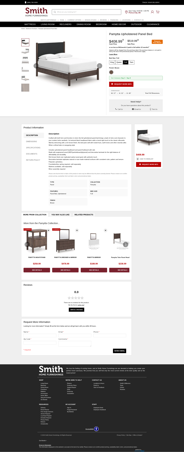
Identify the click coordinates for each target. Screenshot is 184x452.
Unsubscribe (44, 424)
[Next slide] (125, 244)
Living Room (48, 24)
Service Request (45, 414)
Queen (119, 62)
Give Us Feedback (99, 387)
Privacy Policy (45, 420)
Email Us (137, 109)
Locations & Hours (99, 383)
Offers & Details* (137, 435)
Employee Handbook (100, 409)
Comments (63, 339)
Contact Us (139, 20)
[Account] (152, 12)
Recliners (65, 24)
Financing (114, 20)
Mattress (30, 24)
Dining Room (84, 24)
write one (81, 305)
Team (62, 20)
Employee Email (98, 407)
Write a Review (76, 310)
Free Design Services (47, 411)
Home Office (44, 395)
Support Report (71, 387)
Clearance (153, 24)
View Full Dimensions (152, 93)
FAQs (68, 389)
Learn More (113, 54)
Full (125, 62)
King (112, 62)
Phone (96, 332)
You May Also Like (60, 215)
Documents (31, 154)
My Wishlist (70, 411)
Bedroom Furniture (31, 28)
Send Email (119, 351)
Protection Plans (72, 385)
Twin (131, 62)
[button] (99, 65)
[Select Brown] (111, 72)
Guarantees (70, 393)
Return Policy (33, 160)
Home (23, 28)
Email (61, 332)
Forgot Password (72, 409)
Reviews (103, 20)
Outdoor (136, 24)
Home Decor (119, 24)
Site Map (129, 435)
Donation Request (46, 418)
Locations (126, 20)
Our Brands (44, 399)
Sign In (69, 407)
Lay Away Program (46, 416)
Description (32, 135)
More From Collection (34, 215)
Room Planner (45, 409)
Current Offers (74, 20)
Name (26, 332)
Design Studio (90, 20)
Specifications (33, 148)
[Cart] (158, 12)
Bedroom (101, 24)
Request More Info (123, 84)
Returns (69, 383)
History (122, 387)
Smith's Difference (48, 20)
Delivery (43, 407)
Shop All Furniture (46, 397)
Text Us (154, 109)
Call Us (120, 109)
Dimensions (31, 141)
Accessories (44, 393)
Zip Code (27, 339)
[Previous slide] (27, 244)
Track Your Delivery (151, 2)
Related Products (84, 215)
